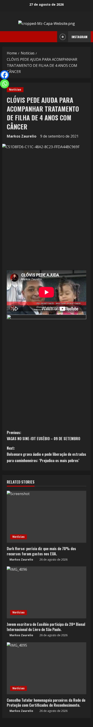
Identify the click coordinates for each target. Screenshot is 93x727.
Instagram (79, 36)
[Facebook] (4, 74)
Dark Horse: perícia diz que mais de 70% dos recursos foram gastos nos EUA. (41, 551)
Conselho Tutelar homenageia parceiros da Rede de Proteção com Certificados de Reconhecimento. (46, 702)
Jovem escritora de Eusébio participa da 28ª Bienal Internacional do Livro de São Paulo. (46, 627)
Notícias (15, 89)
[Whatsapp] (4, 83)
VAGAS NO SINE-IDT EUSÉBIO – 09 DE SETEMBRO (43, 435)
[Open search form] (52, 37)
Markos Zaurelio (21, 136)
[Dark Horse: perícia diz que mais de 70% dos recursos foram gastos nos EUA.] (46, 517)
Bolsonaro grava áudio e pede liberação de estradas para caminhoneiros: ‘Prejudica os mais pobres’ (46, 454)
